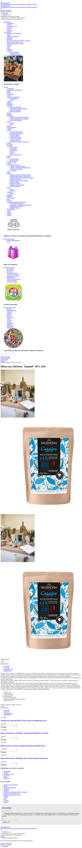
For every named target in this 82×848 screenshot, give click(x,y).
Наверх (3, 836)
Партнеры (6, 778)
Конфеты (6, 790)
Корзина (3, 11)
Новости (6, 772)
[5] (6, 660)
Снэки (5, 797)
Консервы (6, 789)
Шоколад (6, 802)
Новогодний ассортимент (11, 784)
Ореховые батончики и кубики (12, 794)
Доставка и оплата (9, 774)
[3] (3, 660)
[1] (1, 660)
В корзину (3, 727)
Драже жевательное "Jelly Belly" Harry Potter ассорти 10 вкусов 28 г (24, 758)
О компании (7, 771)
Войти (2, 10)
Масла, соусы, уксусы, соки (11, 793)
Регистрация (7, 10)
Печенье (6, 796)
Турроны (6, 800)
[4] (5, 660)
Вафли (5, 786)
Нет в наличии (5, 663)
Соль (5, 799)
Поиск (5, 777)
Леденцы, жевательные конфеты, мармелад (15, 792)
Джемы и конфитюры (10, 787)
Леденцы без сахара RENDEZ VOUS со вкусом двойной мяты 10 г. (24, 720)
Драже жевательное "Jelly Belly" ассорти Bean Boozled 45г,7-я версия (24, 733)
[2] (2, 660)
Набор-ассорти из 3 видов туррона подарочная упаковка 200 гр (23, 746)
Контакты (6, 775)
